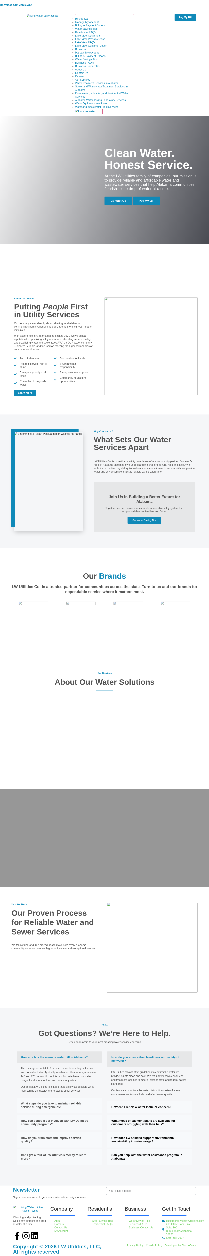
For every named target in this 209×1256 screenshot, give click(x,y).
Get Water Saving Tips (144, 520)
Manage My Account (87, 22)
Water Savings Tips (86, 28)
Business (80, 49)
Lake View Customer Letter (90, 45)
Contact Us (81, 73)
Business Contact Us (87, 66)
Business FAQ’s (84, 62)
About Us (80, 69)
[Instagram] (26, 1236)
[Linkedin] (35, 1236)
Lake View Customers (88, 35)
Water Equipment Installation (91, 103)
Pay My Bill (146, 200)
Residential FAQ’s (85, 32)
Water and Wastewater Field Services (96, 107)
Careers (79, 76)
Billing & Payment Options (90, 25)
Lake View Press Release (90, 39)
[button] (59, 1057)
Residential (81, 18)
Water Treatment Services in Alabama (97, 83)
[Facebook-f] (17, 1236)
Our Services (82, 79)
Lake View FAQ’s (85, 42)
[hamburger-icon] (104, 15)
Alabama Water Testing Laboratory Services (100, 100)
